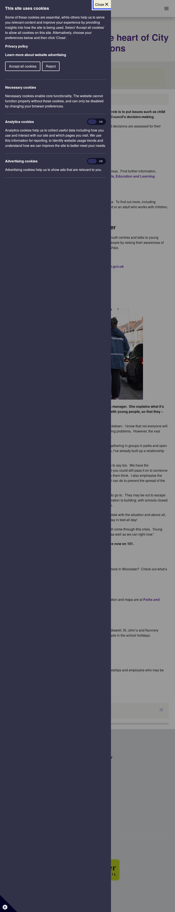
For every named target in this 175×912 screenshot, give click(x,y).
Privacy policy (16, 46)
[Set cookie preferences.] (8, 903)
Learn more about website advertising (35, 54)
